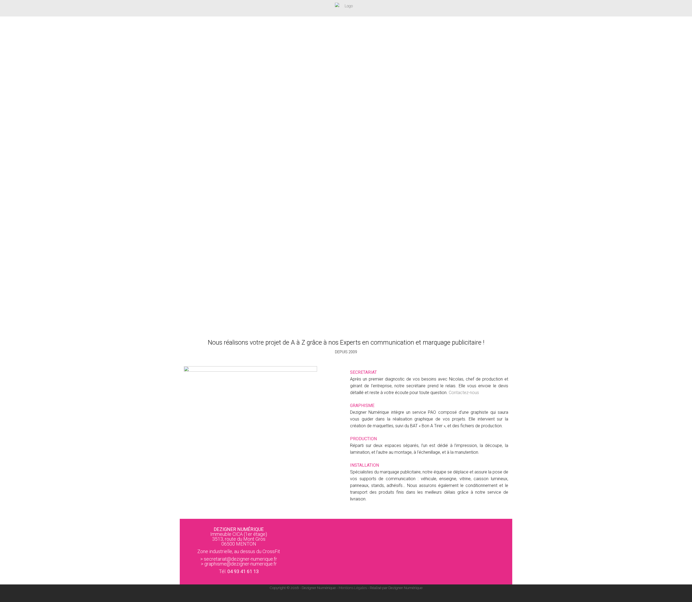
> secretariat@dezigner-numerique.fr (238, 559)
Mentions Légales (353, 588)
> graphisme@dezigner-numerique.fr (239, 564)
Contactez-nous (464, 392)
